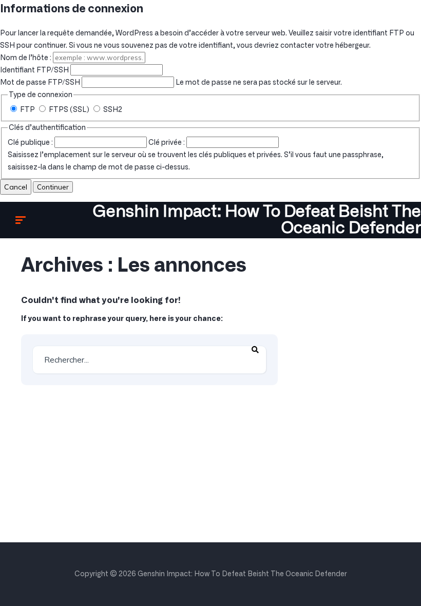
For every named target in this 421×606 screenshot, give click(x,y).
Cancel (15, 187)
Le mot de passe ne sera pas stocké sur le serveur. (171, 82)
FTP (27, 109)
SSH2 (112, 109)
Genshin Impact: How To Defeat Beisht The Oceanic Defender (257, 219)
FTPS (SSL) (69, 109)
